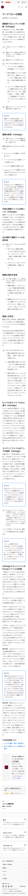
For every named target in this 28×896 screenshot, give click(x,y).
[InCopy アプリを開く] (26, 7)
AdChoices (23, 893)
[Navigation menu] (2, 2)
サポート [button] (4, 871)
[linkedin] (11, 886)
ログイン (24, 2)
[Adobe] (8, 2)
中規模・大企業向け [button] (7, 864)
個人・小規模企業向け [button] (7, 861)
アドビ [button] (4, 875)
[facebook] (3, 886)
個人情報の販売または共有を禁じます (10, 893)
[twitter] (8, 886)
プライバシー (5, 891)
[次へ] (20, 806)
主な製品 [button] (4, 878)
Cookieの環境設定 (18, 891)
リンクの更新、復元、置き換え (14, 743)
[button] (18, 2)
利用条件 (11, 891)
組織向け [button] (4, 868)
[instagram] (6, 886)
